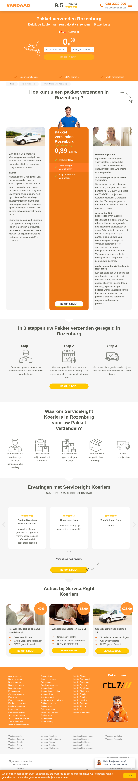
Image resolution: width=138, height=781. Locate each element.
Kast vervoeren (15, 697)
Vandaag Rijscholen (49, 736)
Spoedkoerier (46, 718)
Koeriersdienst (47, 694)
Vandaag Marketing (113, 736)
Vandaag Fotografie (113, 739)
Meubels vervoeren (16, 706)
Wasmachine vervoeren (18, 724)
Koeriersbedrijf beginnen (51, 691)
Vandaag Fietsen (48, 742)
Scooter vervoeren (16, 715)
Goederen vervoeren (50, 685)
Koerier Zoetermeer (81, 712)
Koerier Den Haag (81, 688)
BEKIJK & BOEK (68, 304)
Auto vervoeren (15, 676)
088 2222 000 (115, 4)
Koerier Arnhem (80, 685)
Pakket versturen (48, 703)
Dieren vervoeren (16, 685)
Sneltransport (46, 715)
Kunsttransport (47, 697)
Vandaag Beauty (15, 742)
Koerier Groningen (81, 697)
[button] (3, 524)
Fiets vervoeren (15, 691)
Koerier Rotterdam (81, 703)
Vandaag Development (83, 748)
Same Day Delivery (49, 712)
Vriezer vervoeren (16, 721)
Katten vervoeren (15, 700)
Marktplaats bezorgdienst (52, 700)
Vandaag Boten (15, 745)
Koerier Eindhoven (81, 691)
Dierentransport (15, 688)
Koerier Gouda (79, 694)
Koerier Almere (79, 676)
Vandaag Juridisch (49, 745)
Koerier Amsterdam (81, 682)
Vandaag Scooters (81, 739)
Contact (20, 768)
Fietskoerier (46, 682)
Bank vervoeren (15, 679)
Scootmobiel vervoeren (18, 718)
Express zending (48, 679)
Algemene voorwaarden (20, 761)
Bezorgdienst (46, 676)
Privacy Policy (20, 764)
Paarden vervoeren (16, 712)
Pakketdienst (46, 706)
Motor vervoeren (15, 709)
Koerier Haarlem (80, 700)
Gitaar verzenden (16, 694)
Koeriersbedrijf (47, 688)
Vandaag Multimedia (49, 748)
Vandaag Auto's (15, 736)
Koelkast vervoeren (16, 703)
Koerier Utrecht (79, 709)
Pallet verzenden (48, 709)
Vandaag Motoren (16, 748)
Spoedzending (47, 721)
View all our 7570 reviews (69, 559)
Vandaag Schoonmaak (83, 736)
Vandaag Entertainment (51, 739)
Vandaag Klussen (16, 739)
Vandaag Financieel (81, 745)
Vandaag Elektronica (82, 742)
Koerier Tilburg (79, 706)
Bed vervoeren (14, 682)
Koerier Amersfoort (81, 679)
